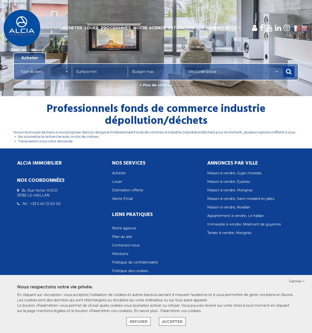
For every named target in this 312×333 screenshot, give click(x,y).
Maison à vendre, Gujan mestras (234, 173)
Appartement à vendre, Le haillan (235, 216)
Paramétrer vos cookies (180, 311)
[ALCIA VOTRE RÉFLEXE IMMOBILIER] (28, 28)
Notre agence (149, 28)
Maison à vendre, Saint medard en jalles (240, 198)
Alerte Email (122, 198)
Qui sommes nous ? (219, 28)
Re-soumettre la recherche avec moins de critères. (58, 136)
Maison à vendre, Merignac (230, 190)
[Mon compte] (254, 27)
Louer (91, 28)
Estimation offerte (127, 190)
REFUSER (138, 321)
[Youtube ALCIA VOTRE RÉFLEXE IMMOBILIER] (269, 27)
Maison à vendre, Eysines (228, 181)
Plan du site (122, 237)
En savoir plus (146, 311)
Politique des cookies (130, 271)
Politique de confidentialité (135, 262)
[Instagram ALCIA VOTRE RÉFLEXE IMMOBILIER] (287, 27)
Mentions (120, 254)
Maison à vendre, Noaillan (228, 207)
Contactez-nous (125, 245)
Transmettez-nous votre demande (45, 141)
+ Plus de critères (156, 85)
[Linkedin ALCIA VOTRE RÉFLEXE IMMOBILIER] (278, 27)
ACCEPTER (172, 321)
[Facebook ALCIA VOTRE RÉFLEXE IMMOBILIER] (262, 27)
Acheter (72, 28)
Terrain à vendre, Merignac (229, 233)
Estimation (181, 28)
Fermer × (297, 281)
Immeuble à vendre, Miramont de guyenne (244, 224)
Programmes (116, 28)
